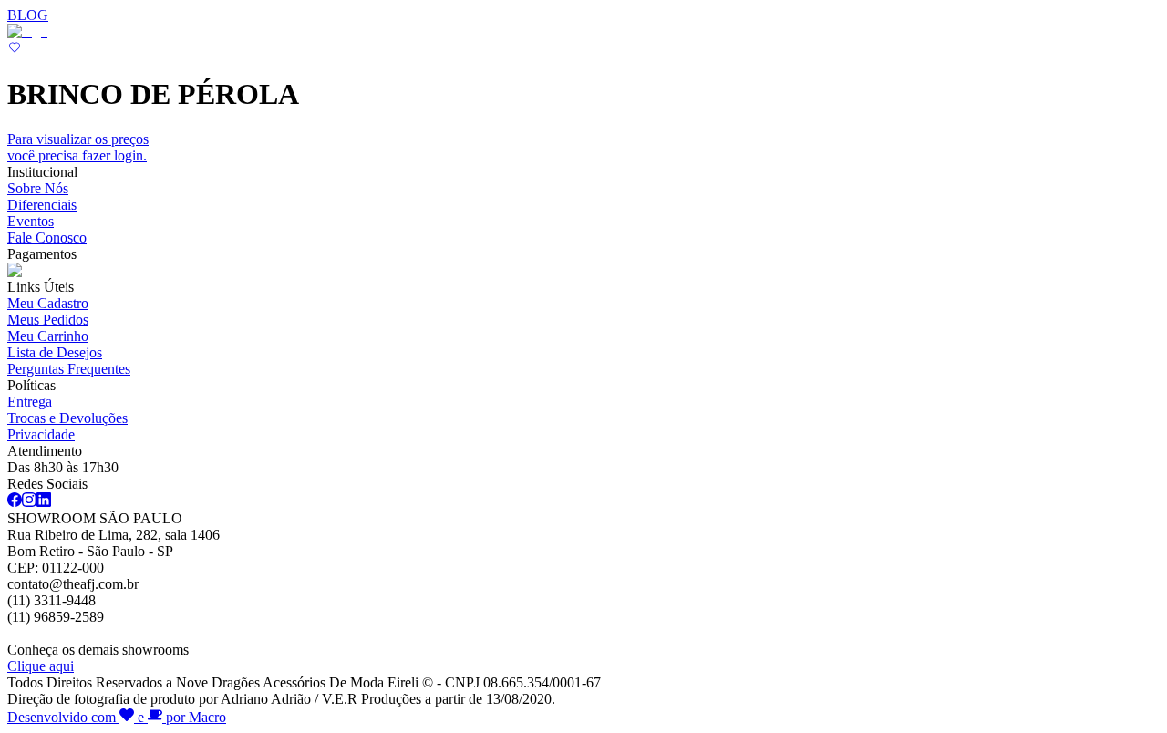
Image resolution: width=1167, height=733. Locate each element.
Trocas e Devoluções (67, 418)
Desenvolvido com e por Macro (116, 717)
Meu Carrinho (47, 336)
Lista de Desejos (54, 352)
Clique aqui (40, 666)
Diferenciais (42, 204)
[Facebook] (14, 502)
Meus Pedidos (47, 319)
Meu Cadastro (47, 303)
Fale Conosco (47, 237)
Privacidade (41, 434)
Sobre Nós (37, 188)
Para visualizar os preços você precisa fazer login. (78, 147)
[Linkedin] (43, 502)
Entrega (29, 401)
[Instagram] (29, 502)
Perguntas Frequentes (68, 369)
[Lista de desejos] (14, 49)
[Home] (27, 31)
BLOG (27, 15)
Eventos (30, 221)
